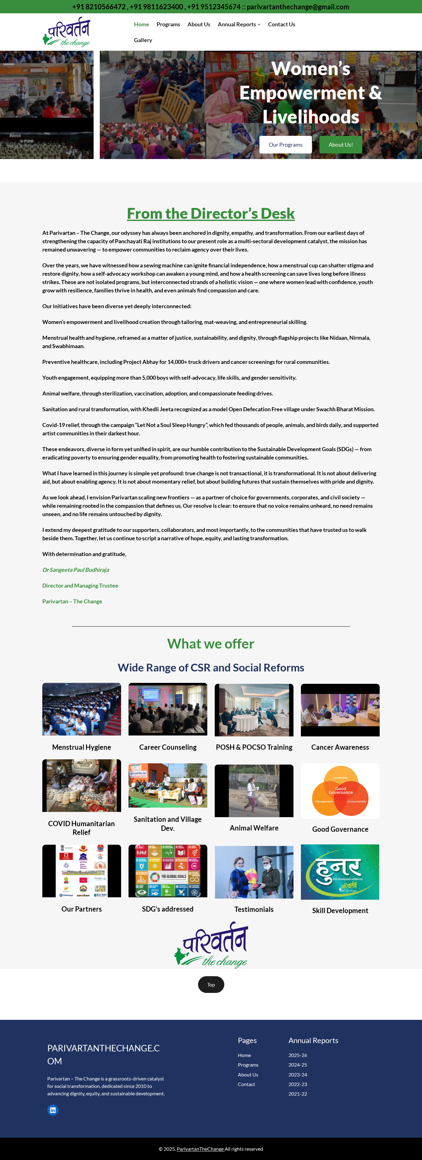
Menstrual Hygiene (81, 747)
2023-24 (298, 1074)
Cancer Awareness (340, 747)
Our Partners (81, 909)
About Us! (241, 144)
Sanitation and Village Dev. (168, 823)
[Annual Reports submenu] (259, 24)
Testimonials (254, 909)
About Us (248, 1074)
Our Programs (186, 144)
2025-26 (298, 1055)
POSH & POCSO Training (254, 747)
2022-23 (298, 1084)
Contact (246, 1084)
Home (244, 1055)
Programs (248, 1064)
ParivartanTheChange (201, 1149)
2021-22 (298, 1094)
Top (211, 984)
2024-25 (298, 1064)
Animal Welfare (254, 828)
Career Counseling (167, 747)
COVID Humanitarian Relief (81, 828)
